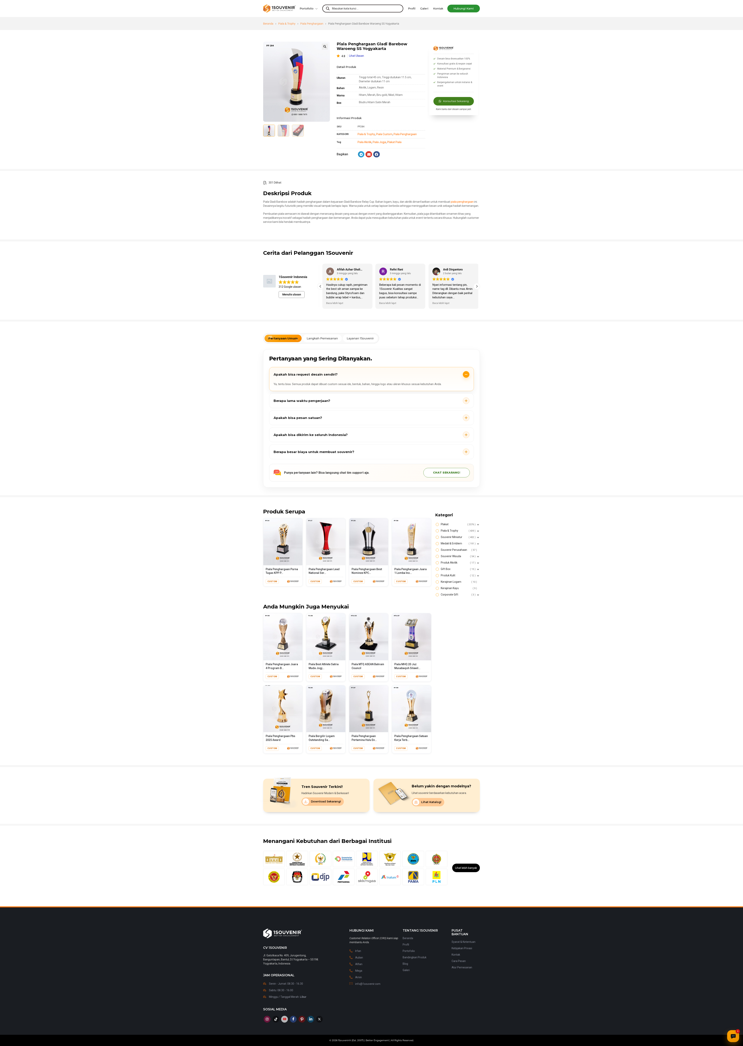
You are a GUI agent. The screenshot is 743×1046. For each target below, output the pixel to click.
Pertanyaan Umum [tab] (283, 338)
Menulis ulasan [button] (291, 294)
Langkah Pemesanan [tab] (322, 338)
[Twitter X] (319, 1019)
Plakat (458, 524)
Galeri (406, 970)
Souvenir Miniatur (458, 537)
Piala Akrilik (365, 142)
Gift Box (458, 569)
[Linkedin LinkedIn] (310, 1019)
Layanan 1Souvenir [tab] (360, 338)
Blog (405, 963)
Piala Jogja (379, 142)
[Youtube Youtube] (284, 1019)
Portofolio (306, 8)
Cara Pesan (459, 961)
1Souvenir (343, 1040)
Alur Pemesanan (462, 967)
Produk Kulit (458, 575)
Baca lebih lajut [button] (332, 303)
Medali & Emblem (458, 543)
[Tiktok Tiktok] (275, 1019)
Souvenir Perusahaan (458, 549)
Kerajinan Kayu (458, 588)
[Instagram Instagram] (267, 1019)
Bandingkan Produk (414, 957)
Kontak (456, 954)
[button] (463, 8)
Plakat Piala (394, 142)
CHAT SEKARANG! (446, 472)
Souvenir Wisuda (458, 556)
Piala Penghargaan (311, 23)
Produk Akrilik (458, 562)
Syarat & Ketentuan (463, 941)
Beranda (268, 23)
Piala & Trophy (286, 23)
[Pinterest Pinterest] (302, 1019)
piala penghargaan (462, 201)
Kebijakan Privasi (462, 948)
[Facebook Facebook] (293, 1019)
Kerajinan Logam (458, 581)
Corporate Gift (458, 594)
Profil (406, 944)
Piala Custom (384, 134)
